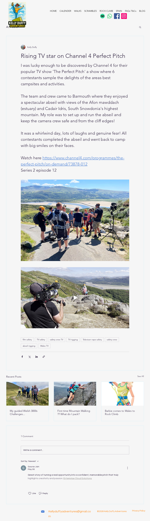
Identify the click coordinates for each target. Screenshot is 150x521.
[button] (140, 27)
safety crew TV (56, 339)
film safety (27, 339)
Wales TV (44, 346)
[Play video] (75, 297)
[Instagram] (124, 16)
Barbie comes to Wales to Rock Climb (120, 412)
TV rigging (73, 339)
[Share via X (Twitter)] (29, 356)
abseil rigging (29, 346)
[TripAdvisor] (102, 16)
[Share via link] (43, 356)
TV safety (41, 339)
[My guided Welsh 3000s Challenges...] (27, 394)
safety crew (112, 339)
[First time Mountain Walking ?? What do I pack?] (75, 394)
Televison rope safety (92, 339)
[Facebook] (117, 16)
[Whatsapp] (109, 16)
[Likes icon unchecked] (30, 493)
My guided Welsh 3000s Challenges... (24, 412)
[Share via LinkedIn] (36, 356)
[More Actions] (127, 468)
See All (140, 376)
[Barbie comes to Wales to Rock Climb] (122, 394)
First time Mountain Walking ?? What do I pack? (73, 412)
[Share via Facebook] (22, 356)
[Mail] (42, 511)
